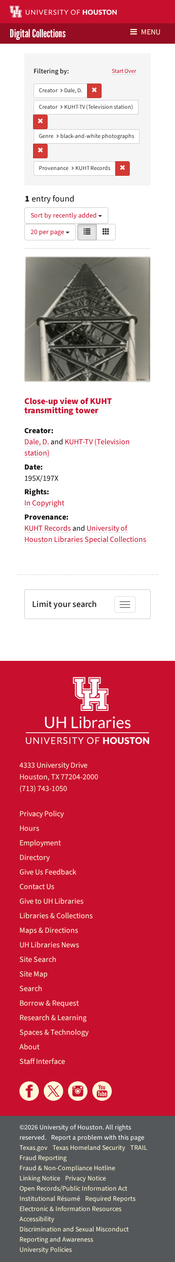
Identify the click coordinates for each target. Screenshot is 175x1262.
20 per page (48, 232)
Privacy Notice (85, 1178)
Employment (40, 843)
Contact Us (36, 886)
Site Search (37, 959)
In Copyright (44, 503)
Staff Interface (42, 1061)
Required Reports (110, 1199)
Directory (34, 857)
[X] (53, 1091)
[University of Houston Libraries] (87, 710)
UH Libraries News (49, 945)
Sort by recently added (64, 215)
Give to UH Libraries (51, 901)
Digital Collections (38, 33)
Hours (29, 828)
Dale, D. (36, 442)
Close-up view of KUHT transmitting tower (68, 406)
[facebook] (29, 1091)
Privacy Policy (41, 813)
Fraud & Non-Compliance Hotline (67, 1168)
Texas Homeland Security (88, 1148)
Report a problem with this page (97, 1138)
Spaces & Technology (53, 1032)
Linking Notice (39, 1178)
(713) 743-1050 (43, 788)
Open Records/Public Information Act (73, 1189)
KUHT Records (47, 528)
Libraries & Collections (56, 915)
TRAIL (138, 1148)
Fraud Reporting (43, 1158)
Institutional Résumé (49, 1199)
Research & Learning (53, 1017)
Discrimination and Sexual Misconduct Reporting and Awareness (74, 1235)
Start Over (124, 71)
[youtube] (102, 1091)
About (29, 1047)
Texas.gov (33, 1148)
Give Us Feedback (47, 872)
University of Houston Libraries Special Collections (85, 534)
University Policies (45, 1250)
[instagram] (78, 1091)
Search (30, 988)
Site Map (33, 974)
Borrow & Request (49, 1003)
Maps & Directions (48, 930)
